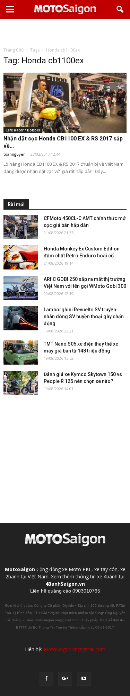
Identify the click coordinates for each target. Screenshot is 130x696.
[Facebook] (46, 679)
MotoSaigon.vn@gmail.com (74, 649)
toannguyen (14, 154)
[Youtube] (84, 679)
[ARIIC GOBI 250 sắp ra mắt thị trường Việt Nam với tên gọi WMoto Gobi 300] (20, 288)
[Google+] (65, 679)
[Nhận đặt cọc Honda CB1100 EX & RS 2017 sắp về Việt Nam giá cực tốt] (65, 103)
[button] (120, 9)
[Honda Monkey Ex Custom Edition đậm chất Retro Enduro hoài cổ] (20, 257)
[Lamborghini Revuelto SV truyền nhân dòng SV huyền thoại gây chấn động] (20, 318)
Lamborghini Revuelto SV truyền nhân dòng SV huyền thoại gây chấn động (84, 316)
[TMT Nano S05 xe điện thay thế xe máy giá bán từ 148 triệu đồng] (20, 352)
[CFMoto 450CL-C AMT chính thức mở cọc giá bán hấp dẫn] (20, 227)
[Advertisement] (65, 32)
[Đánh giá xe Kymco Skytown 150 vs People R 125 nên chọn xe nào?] (20, 383)
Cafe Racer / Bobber (23, 130)
